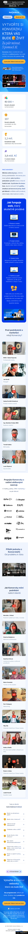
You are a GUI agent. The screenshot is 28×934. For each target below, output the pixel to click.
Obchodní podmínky (11, 930)
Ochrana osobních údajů (14, 929)
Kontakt (20, 930)
